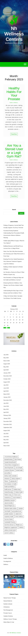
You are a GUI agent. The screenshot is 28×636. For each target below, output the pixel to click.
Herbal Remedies (8, 492)
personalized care (16, 511)
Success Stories (8, 519)
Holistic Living (7, 494)
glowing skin (13, 481)
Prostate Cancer (8, 613)
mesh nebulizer (17, 497)
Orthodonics (7, 607)
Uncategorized (7, 561)
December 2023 (8, 400)
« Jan (5, 327)
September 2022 (8, 427)
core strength (18, 467)
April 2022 (6, 442)
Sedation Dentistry (8, 616)
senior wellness (19, 516)
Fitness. (6, 481)
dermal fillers (7, 473)
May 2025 (6, 366)
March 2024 (7, 394)
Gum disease (7, 484)
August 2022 (7, 430)
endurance (7, 478)
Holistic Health (19, 492)
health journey (7, 489)
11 (19, 317)
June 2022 (6, 436)
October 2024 (7, 379)
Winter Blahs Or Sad (9, 622)
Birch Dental (18, 459)
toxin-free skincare (9, 524)
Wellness (6, 564)
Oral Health (7, 511)
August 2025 (7, 363)
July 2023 (6, 403)
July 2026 (6, 354)
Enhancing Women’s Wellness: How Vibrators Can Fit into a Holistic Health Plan (13, 285)
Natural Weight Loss (9, 505)
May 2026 (6, 357)
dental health (19, 470)
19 (22, 319)
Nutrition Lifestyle (8, 604)
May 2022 (6, 439)
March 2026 (7, 360)
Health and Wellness (9, 486)
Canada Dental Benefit (10, 462)
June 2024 (6, 388)
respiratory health (8, 516)
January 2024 (7, 397)
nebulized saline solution (10, 508)
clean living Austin (8, 467)
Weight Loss (19, 524)
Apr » (8, 327)
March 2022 (7, 445)
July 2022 (6, 433)
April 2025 (6, 369)
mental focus (7, 497)
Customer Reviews (9, 470)
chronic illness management (11, 465)
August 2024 (7, 382)
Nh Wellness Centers (14, 34)
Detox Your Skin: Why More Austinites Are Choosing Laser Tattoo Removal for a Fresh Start (14, 254)
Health (5, 555)
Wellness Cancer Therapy (10, 619)
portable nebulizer (8, 514)
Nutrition (21, 508)
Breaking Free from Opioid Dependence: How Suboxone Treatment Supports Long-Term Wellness (14, 261)
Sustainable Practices (9, 522)
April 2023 (6, 412)
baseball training (8, 459)
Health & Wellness (14, 102)
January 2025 (7, 373)
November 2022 (8, 424)
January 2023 (7, 418)
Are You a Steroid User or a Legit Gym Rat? (14, 151)
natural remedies (8, 503)
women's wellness (9, 533)
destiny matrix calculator (10, 475)
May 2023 (6, 409)
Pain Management (8, 610)
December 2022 (8, 421)
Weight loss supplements (10, 527)
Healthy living (16, 489)
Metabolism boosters (9, 500)
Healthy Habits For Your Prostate (14, 93)
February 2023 (7, 415)
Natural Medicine (8, 601)
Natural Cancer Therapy (10, 598)
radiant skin (18, 514)
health (14, 484)
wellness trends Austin (10, 530)
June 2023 (6, 406)
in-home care (16, 494)
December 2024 (8, 376)
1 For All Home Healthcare (11, 456)
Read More (14, 134)
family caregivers (16, 478)
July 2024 (6, 385)
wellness (21, 527)
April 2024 (6, 391)
